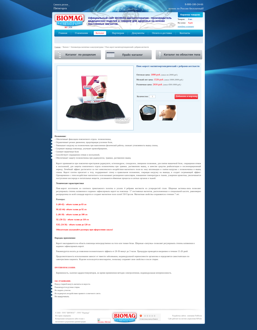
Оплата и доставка (162, 33)
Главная (63, 33)
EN (70, 27)
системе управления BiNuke (191, 319)
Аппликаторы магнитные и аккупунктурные (87, 47)
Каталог (100, 33)
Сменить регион (61, 4)
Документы (138, 33)
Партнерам (118, 33)
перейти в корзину (186, 26)
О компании (81, 33)
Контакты (185, 33)
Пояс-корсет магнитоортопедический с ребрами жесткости (127, 47)
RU (66, 27)
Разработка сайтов (179, 316)
